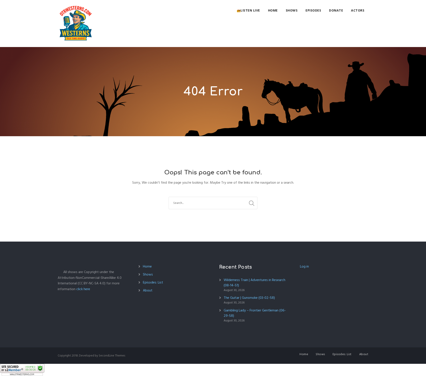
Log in (304, 266)
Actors (357, 10)
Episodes (313, 10)
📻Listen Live (248, 10)
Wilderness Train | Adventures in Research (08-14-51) (254, 282)
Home (273, 10)
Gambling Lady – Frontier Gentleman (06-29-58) (255, 313)
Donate (336, 10)
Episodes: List (153, 282)
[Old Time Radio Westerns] (76, 23)
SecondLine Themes (112, 355)
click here (83, 289)
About (147, 290)
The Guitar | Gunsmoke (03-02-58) (249, 298)
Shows (292, 10)
